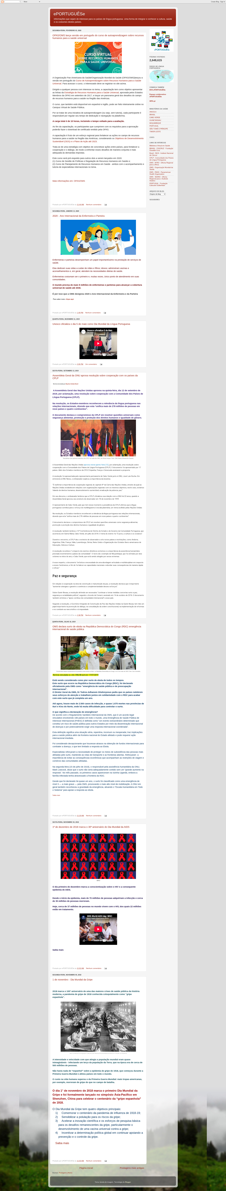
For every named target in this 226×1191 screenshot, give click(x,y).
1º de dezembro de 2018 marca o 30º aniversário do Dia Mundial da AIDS (90, 827)
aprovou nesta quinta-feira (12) (96, 465)
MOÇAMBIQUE (155, 123)
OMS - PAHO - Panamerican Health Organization (160, 173)
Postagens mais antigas (132, 1168)
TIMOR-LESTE (155, 132)
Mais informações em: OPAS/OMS (69, 181)
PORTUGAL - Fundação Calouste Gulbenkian (158, 184)
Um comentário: (91, 364)
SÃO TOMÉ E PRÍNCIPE (158, 129)
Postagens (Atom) (65, 1173)
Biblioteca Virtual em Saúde (159, 146)
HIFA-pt (152, 101)
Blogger (128, 1182)
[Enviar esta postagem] (105, 204)
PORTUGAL (154, 126)
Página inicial (86, 1168)
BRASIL (152, 115)
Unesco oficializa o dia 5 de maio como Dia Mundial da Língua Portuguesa (91, 324)
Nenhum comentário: (94, 204)
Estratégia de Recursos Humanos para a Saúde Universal (91, 92)
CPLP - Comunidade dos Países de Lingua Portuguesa (161, 159)
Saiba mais (56, 795)
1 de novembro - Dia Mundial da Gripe (72, 979)
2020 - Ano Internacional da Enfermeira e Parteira (78, 216)
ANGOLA (152, 112)
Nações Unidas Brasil (72, 384)
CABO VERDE (154, 117)
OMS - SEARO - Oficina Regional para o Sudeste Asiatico (158, 179)
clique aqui (70, 299)
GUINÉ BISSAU (155, 120)
